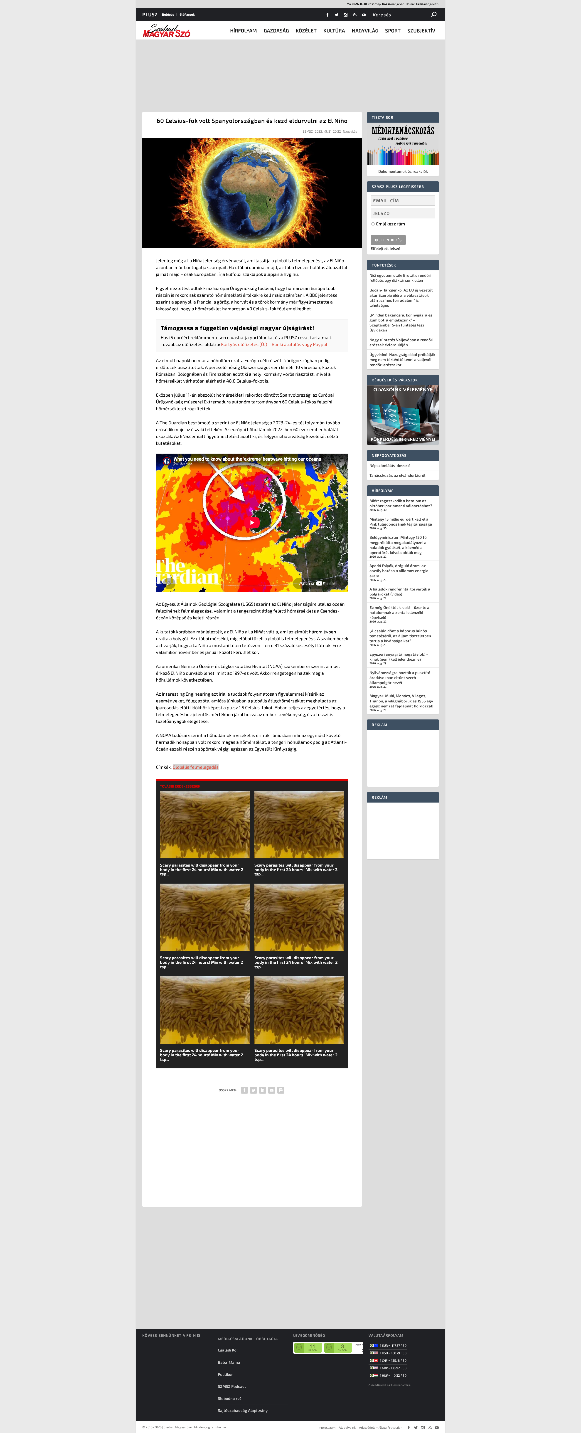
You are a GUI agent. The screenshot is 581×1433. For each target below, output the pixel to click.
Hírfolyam (243, 30)
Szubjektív (421, 30)
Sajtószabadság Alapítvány (243, 1410)
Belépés (168, 14)
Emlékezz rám (390, 223)
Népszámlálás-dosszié (389, 465)
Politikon (226, 1374)
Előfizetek (187, 14)
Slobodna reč (229, 1398)
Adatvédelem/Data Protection (380, 1427)
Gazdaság (276, 30)
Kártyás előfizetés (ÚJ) (244, 344)
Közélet (306, 30)
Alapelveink (347, 1427)
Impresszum (326, 1427)
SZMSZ (308, 131)
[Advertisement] (290, 73)
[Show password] (428, 213)
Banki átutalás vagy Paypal (299, 344)
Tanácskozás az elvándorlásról (397, 475)
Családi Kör (228, 1350)
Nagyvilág (365, 30)
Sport (393, 30)
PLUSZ (150, 14)
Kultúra (334, 30)
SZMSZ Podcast (232, 1386)
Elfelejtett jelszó (385, 248)
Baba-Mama (229, 1362)
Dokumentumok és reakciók (403, 171)
